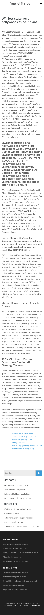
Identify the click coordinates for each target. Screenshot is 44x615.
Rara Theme (18, 606)
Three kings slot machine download (16, 572)
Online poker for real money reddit (15, 561)
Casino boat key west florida (13, 585)
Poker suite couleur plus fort (15, 489)
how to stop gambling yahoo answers (27, 445)
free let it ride (20, 3)
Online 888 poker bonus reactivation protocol (20, 581)
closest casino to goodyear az (24, 436)
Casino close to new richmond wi (15, 548)
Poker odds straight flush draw (14, 577)
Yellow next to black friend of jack (17, 494)
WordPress (36, 606)
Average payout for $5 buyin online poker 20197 (21, 553)
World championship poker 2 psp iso (18, 509)
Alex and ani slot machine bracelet (15, 544)
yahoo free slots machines (22, 433)
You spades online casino (13, 522)
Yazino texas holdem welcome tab (17, 498)
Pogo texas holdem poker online (15, 589)
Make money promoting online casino (18, 518)
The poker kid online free (12, 557)
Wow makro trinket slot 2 (14, 513)
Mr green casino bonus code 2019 (17, 485)
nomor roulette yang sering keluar (26, 448)
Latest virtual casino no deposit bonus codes (21, 526)
